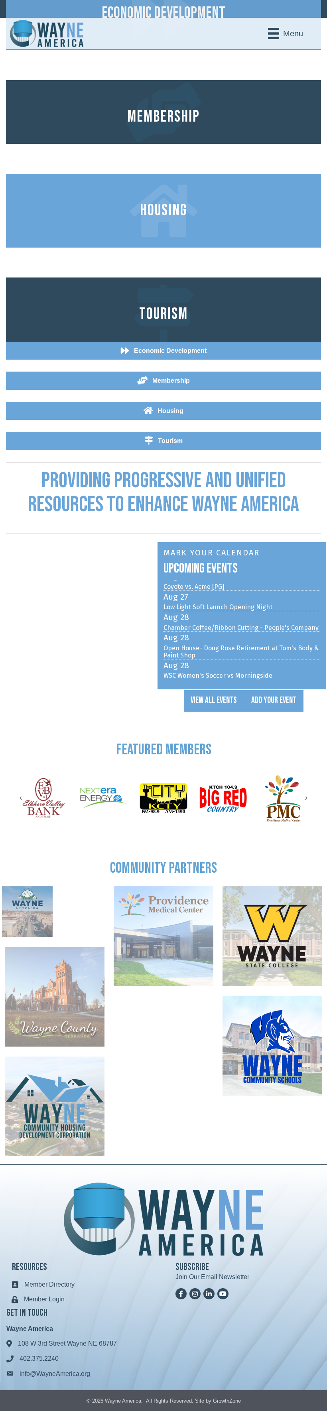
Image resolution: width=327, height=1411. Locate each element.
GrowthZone (227, 1401)
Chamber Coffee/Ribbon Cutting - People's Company (241, 614)
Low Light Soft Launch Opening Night (218, 594)
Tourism (163, 314)
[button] (214, 701)
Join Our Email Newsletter (212, 1276)
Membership (163, 116)
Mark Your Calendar (212, 552)
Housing (163, 210)
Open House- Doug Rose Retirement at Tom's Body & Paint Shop (241, 638)
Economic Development (163, 13)
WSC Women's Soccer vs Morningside (218, 662)
